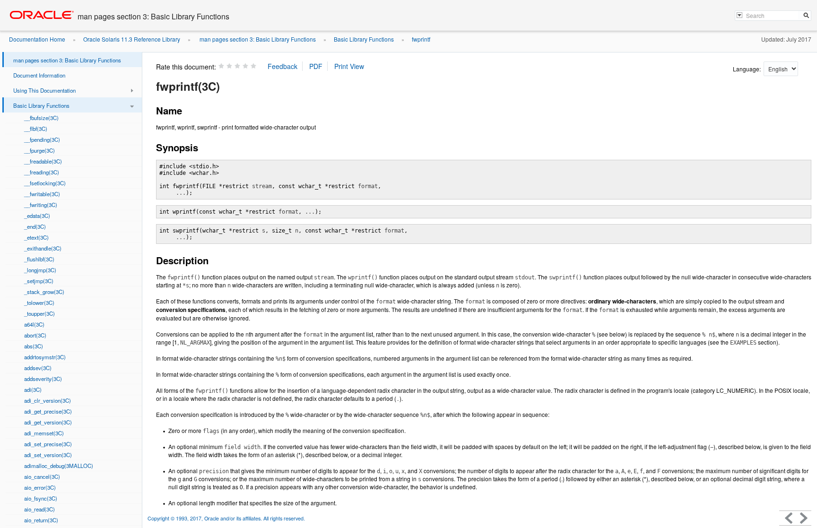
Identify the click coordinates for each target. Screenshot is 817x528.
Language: (747, 69)
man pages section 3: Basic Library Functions (257, 39)
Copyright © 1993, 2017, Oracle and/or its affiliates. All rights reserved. (226, 518)
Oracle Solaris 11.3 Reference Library (131, 39)
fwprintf (421, 39)
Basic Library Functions (364, 39)
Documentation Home (37, 39)
